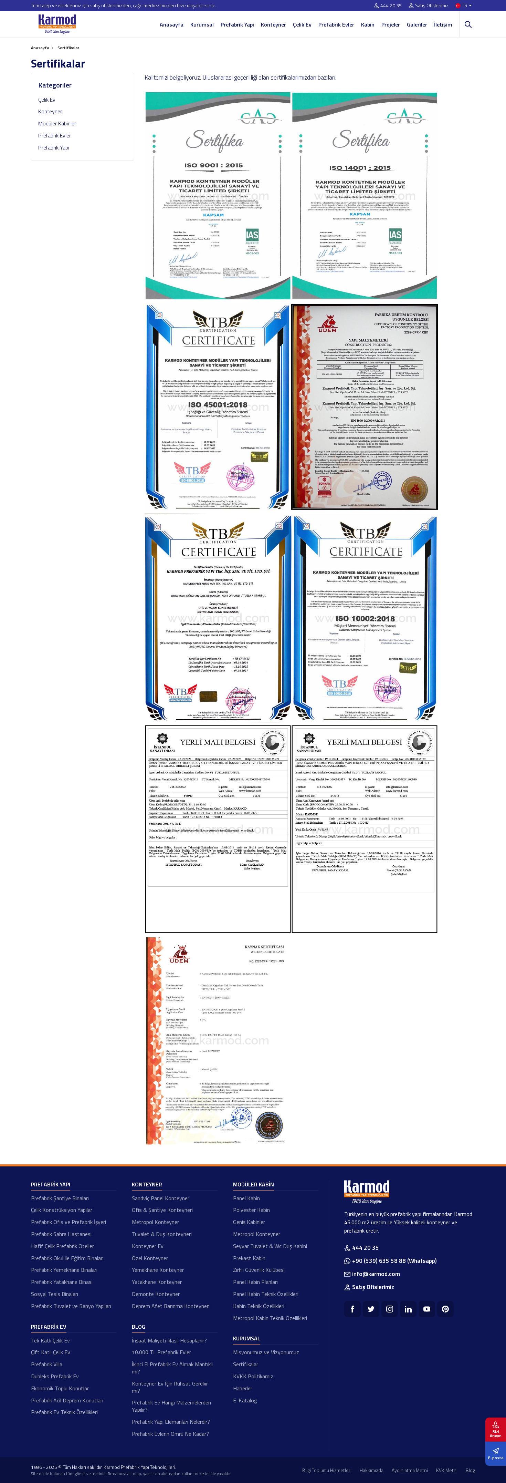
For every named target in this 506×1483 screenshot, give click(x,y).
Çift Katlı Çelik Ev (50, 1352)
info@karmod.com (376, 1273)
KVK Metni (446, 1470)
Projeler (390, 24)
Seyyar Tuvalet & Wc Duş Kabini (270, 1246)
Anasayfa (171, 24)
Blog (138, 1326)
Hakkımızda (371, 1470)
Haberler (242, 1388)
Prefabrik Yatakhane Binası (62, 1282)
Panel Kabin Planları (255, 1282)
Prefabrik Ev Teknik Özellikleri (64, 1412)
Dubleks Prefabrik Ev (55, 1376)
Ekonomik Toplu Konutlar (60, 1388)
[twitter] (371, 1309)
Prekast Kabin (249, 1258)
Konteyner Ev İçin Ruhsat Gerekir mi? (170, 1387)
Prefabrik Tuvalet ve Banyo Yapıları (71, 1306)
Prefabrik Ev (48, 1326)
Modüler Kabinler (57, 123)
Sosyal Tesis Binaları (54, 1294)
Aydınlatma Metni (410, 1470)
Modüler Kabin (253, 1184)
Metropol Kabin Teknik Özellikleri (270, 1318)
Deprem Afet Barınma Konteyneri (171, 1306)
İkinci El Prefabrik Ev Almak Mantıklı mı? (172, 1368)
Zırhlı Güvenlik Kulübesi (259, 1270)
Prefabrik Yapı (237, 24)
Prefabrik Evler (336, 24)
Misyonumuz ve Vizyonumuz (266, 1352)
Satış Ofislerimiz (432, 5)
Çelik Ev (302, 24)
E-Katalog (245, 1400)
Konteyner (273, 24)
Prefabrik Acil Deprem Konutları (67, 1400)
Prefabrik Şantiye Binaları (60, 1198)
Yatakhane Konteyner (157, 1282)
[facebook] (352, 1309)
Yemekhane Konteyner (158, 1270)
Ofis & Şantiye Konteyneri (162, 1210)
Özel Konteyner (150, 1258)
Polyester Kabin (251, 1210)
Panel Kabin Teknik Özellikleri (265, 1294)
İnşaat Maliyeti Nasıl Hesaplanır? (169, 1340)
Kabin (368, 24)
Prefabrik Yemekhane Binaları (64, 1270)
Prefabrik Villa (46, 1364)
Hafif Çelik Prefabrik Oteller (62, 1246)
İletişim (443, 24)
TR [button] (464, 5)
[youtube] (427, 1309)
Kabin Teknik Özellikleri (258, 1306)
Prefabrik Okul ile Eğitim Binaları (67, 1258)
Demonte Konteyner (156, 1294)
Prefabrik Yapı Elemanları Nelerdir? (171, 1422)
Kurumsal (202, 24)
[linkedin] (408, 1309)
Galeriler (417, 24)
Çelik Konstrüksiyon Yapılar (61, 1210)
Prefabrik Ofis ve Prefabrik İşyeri (68, 1222)
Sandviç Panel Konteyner (160, 1198)
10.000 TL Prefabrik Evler (161, 1352)
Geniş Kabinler (249, 1222)
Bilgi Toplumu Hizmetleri (326, 1470)
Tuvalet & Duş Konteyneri (162, 1234)
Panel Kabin (246, 1198)
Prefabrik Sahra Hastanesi (61, 1234)
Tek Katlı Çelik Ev (50, 1340)
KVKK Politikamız (253, 1376)
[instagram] (389, 1309)
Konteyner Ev (148, 1246)
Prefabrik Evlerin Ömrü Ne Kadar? (170, 1434)
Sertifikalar (245, 1364)
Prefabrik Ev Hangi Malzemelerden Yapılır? (171, 1406)
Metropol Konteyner (155, 1222)
